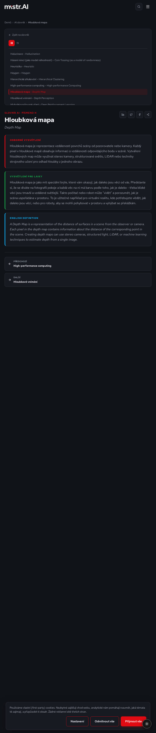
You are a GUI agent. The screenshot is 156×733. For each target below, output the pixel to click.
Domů (8, 22)
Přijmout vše (133, 721)
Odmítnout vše (105, 721)
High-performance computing (45, 85)
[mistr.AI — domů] (16, 6)
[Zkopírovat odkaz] (148, 114)
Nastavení (77, 721)
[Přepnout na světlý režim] (146, 723)
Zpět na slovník (20, 34)
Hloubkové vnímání (32, 98)
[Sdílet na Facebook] (139, 114)
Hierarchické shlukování (37, 79)
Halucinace (25, 53)
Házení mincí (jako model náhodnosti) (55, 60)
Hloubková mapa (28, 91)
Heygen (20, 73)
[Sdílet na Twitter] (131, 114)
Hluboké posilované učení (42, 104)
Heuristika (22, 66)
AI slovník (19, 22)
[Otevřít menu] (147, 6)
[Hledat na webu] (138, 6)
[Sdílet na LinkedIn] (122, 114)
